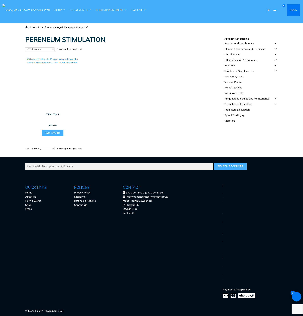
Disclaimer (80, 196)
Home (32, 27)
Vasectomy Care (233, 76)
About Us (30, 196)
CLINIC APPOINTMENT (109, 10)
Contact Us (80, 204)
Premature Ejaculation (237, 109)
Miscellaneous (232, 54)
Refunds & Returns (85, 200)
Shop (58, 10)
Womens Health (234, 93)
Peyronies (230, 65)
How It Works (33, 200)
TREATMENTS (78, 10)
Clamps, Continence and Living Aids (245, 48)
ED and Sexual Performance (240, 59)
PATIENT (136, 10)
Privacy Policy (82, 192)
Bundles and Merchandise (239, 43)
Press (28, 208)
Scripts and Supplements (239, 71)
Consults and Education (238, 104)
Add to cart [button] (52, 132)
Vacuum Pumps (233, 82)
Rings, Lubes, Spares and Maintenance (246, 98)
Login (293, 10)
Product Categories (236, 38)
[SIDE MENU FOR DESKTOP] (274, 10)
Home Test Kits (233, 87)
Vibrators (229, 120)
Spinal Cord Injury (234, 115)
